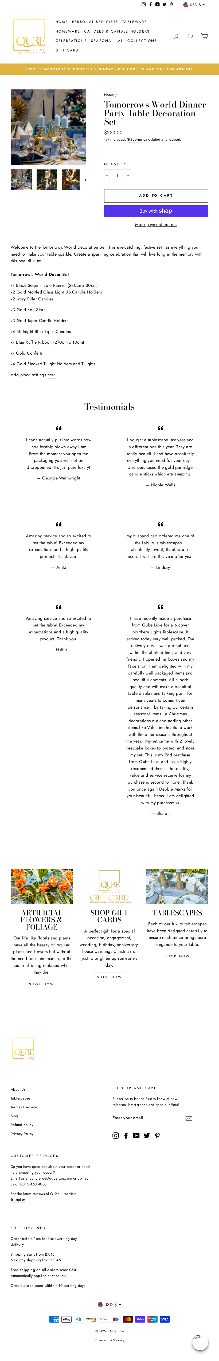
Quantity (115, 164)
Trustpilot (18, 1199)
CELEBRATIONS (71, 40)
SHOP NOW (41, 984)
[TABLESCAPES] (177, 886)
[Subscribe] (188, 1117)
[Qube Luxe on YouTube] (136, 1135)
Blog (14, 1115)
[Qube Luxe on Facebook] (126, 1135)
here (52, 375)
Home (62, 21)
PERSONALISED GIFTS (95, 21)
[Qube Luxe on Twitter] (147, 1135)
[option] (109, 69)
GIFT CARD (67, 50)
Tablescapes (20, 1098)
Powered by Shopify (109, 1340)
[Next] (83, 179)
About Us (18, 1089)
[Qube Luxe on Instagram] (115, 1135)
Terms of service (24, 1107)
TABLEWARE (134, 21)
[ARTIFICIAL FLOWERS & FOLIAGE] (42, 886)
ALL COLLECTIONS (137, 40)
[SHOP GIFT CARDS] (109, 886)
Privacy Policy (22, 1133)
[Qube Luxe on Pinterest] (157, 1135)
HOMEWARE (68, 31)
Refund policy (22, 1124)
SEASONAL (102, 40)
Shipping (134, 139)
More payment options (156, 224)
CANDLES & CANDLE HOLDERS (117, 31)
